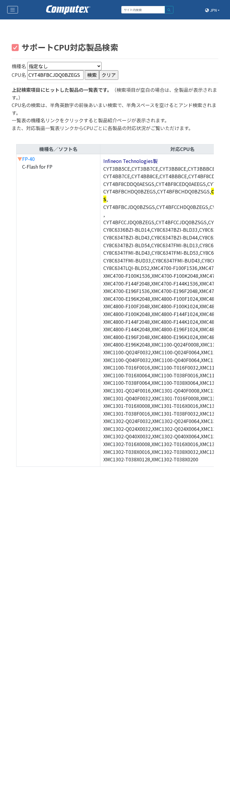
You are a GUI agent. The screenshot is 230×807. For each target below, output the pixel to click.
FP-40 (28, 158)
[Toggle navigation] (12, 10)
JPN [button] (213, 10)
